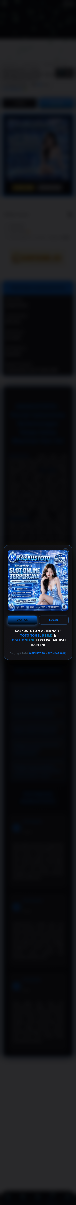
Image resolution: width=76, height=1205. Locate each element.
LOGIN (53, 620)
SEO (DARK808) (57, 653)
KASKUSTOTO (36, 653)
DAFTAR (22, 619)
